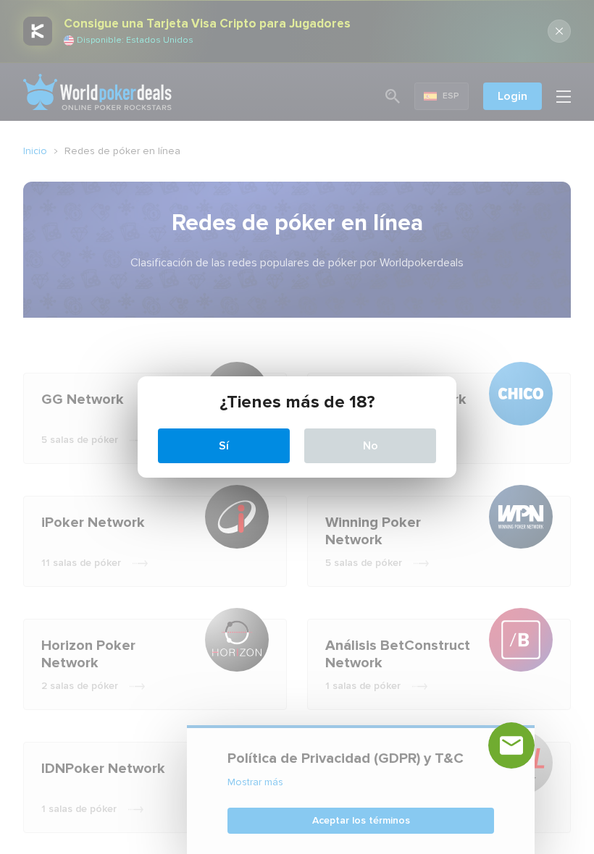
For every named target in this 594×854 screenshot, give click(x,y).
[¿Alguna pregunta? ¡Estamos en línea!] (511, 745)
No (370, 446)
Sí (224, 446)
